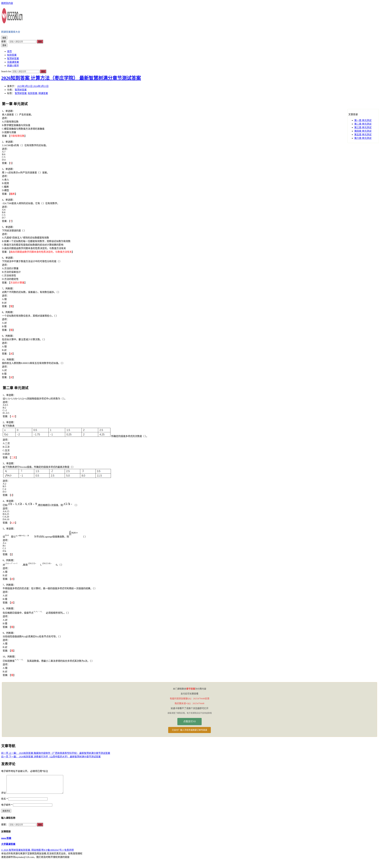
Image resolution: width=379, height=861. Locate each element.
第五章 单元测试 (362, 134)
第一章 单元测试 (362, 120)
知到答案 (32, 93)
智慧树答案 (21, 89)
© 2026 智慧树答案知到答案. (16, 850)
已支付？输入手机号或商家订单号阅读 (189, 730)
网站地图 (36, 850)
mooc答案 (6, 838)
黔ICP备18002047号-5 (52, 850)
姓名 (4, 799)
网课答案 (43, 93)
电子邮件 (6, 805)
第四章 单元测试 (362, 131)
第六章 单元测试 (362, 138)
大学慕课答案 (8, 844)
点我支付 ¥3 (189, 721)
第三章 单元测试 (362, 127)
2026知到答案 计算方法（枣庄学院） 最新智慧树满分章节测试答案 (71, 78)
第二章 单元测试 (362, 124)
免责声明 (69, 850)
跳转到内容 (7, 3)
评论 (3, 793)
